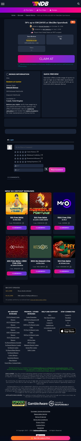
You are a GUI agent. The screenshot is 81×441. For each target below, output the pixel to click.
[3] (20, 152)
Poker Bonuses (13, 360)
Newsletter (68, 317)
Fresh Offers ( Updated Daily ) (13, 363)
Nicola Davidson (44, 26)
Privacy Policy (40, 422)
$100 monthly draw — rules (31, 42)
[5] (25, 152)
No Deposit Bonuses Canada (13, 345)
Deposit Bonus (12, 87)
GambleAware (49, 325)
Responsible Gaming (40, 414)
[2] (18, 152)
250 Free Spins (31, 340)
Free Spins (29, 10)
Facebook (68, 320)
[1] (15, 152)
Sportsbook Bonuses (13, 358)
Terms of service (40, 417)
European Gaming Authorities (40, 411)
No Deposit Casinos (13, 348)
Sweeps (54, 10)
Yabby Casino (31, 350)
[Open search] (78, 3)
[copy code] (23, 223)
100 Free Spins (31, 342)
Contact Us (50, 323)
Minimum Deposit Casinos (31, 345)
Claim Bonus (16, 228)
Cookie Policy (40, 425)
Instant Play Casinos (31, 348)
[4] (23, 152)
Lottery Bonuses (13, 355)
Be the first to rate (31, 40)
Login (11, 140)
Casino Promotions (31, 317)
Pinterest (68, 325)
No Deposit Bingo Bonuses (13, 350)
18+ (73, 22)
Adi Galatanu (47, 29)
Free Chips (42, 10)
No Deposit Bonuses (13, 353)
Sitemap (49, 330)
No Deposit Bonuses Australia (13, 342)
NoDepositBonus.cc (39, 368)
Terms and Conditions (40, 419)
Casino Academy (32, 111)
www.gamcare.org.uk (49, 328)
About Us (49, 320)
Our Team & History (49, 317)
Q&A (49, 315)
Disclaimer (40, 428)
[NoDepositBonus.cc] (40, 3)
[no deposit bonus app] (69, 334)
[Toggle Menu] (2, 3)
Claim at (46, 58)
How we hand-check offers (38, 299)
